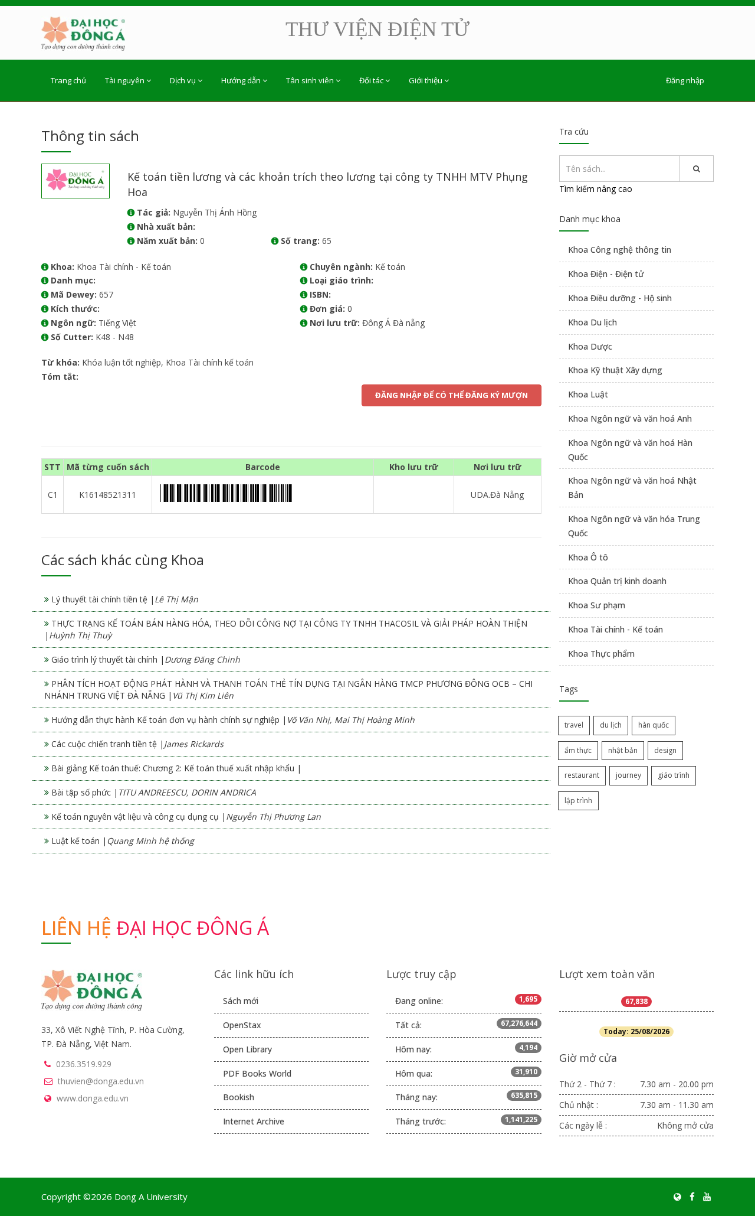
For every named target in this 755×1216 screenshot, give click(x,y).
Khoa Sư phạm (596, 605)
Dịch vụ (183, 80)
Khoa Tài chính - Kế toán (615, 629)
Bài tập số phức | (153, 792)
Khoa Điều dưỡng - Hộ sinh (620, 298)
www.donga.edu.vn (93, 1098)
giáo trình (674, 775)
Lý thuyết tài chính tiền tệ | (124, 599)
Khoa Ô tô (588, 557)
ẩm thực (578, 750)
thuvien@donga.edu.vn (101, 1081)
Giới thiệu (425, 80)
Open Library (247, 1049)
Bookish (238, 1097)
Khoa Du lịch (592, 322)
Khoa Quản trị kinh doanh (617, 580)
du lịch (611, 725)
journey (628, 775)
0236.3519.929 (83, 1064)
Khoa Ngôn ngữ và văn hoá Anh (630, 418)
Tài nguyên (125, 80)
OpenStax (242, 1025)
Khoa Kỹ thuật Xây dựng (615, 370)
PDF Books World (257, 1073)
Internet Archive (253, 1121)
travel (573, 725)
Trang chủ (68, 80)
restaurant (581, 775)
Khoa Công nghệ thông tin (619, 249)
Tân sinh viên (310, 80)
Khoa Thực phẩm (601, 653)
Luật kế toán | (122, 840)
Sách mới (240, 1000)
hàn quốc (653, 725)
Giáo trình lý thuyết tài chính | (145, 659)
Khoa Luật (588, 394)
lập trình (578, 801)
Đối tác (371, 80)
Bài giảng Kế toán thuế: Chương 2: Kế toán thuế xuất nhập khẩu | (176, 768)
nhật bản (623, 750)
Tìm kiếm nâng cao (595, 188)
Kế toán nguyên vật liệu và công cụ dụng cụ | (186, 816)
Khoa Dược (590, 346)
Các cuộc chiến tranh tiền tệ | (137, 743)
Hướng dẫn (241, 80)
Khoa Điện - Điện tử (606, 273)
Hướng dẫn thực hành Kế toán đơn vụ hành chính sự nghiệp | (233, 719)
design (665, 750)
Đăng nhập (685, 80)
